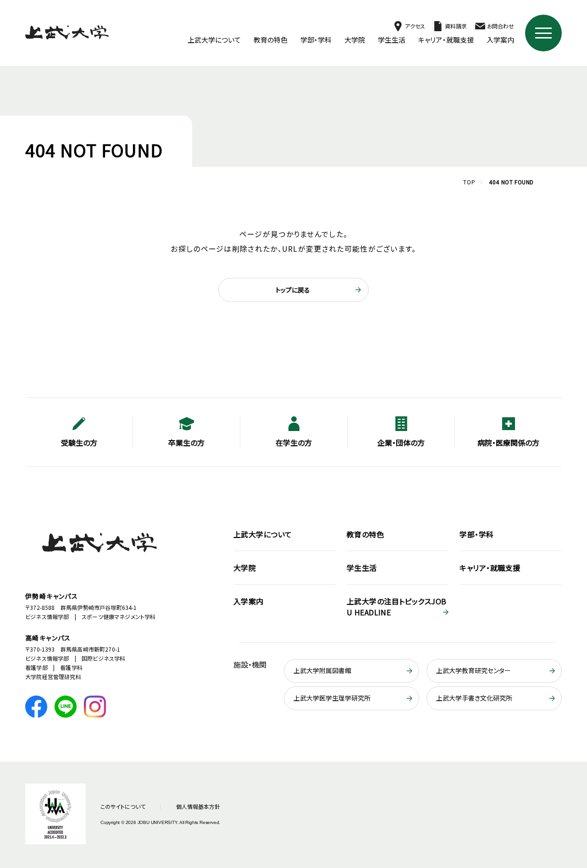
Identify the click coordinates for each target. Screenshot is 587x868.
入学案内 (500, 39)
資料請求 (455, 26)
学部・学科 (316, 39)
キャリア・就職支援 (446, 39)
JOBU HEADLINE (397, 607)
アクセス (415, 26)
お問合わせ (500, 26)
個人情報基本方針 (198, 806)
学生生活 (391, 39)
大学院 (354, 39)
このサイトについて (122, 806)
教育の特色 (271, 39)
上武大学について (214, 39)
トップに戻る (293, 289)
